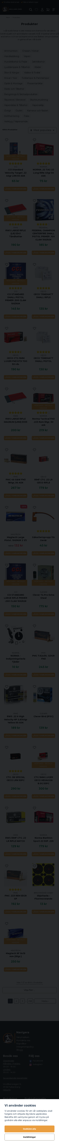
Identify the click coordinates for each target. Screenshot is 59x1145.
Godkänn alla (29, 1129)
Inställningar (29, 1137)
